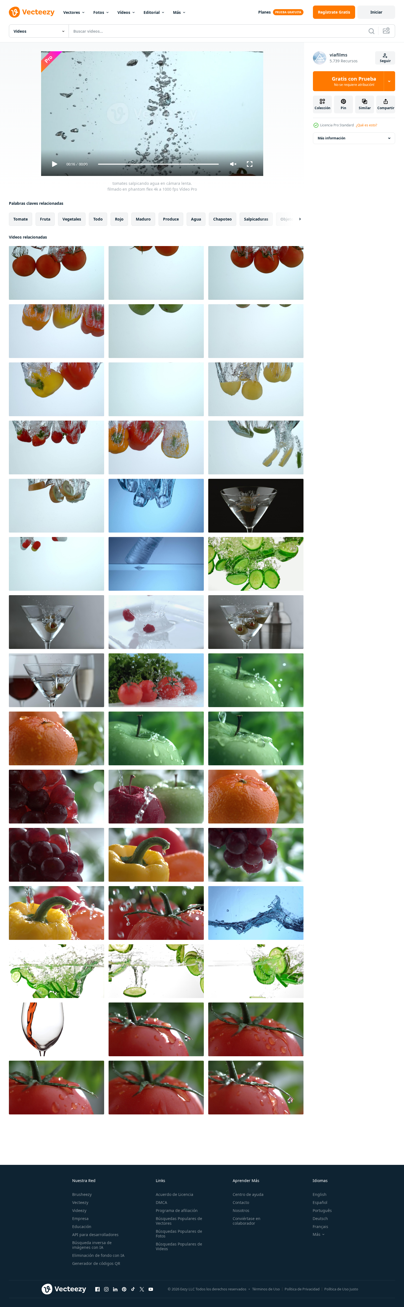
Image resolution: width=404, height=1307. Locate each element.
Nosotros (241, 1210)
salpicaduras (256, 219)
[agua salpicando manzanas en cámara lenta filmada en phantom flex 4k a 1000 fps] (156, 796)
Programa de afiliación (177, 1210)
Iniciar (376, 12)
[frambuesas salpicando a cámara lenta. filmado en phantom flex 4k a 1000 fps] (156, 622)
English (320, 1194)
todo (98, 219)
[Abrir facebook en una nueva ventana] (97, 1289)
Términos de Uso (266, 1288)
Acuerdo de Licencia (174, 1194)
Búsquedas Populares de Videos (179, 1246)
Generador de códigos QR (96, 1263)
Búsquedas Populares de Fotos (179, 1234)
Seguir (385, 60)
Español (320, 1202)
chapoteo (222, 219)
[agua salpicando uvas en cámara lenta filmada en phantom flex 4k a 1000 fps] (56, 796)
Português (322, 1210)
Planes (264, 12)
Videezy (79, 1210)
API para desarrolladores (95, 1234)
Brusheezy (82, 1194)
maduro (143, 219)
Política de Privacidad (302, 1288)
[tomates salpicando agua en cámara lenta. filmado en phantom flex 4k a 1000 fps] (56, 273)
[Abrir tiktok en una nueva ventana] (133, 1289)
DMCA (161, 1202)
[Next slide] (295, 219)
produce (171, 219)
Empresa (80, 1218)
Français (320, 1226)
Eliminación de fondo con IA (98, 1255)
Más (177, 12)
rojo (119, 219)
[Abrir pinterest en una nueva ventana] (124, 1289)
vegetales (71, 219)
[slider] (158, 164)
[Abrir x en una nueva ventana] (142, 1289)
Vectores (71, 12)
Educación (81, 1226)
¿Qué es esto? (366, 125)
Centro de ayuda (248, 1194)
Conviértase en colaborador (246, 1221)
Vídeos (123, 12)
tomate (20, 219)
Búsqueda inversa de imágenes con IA (92, 1245)
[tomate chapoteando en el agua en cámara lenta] (156, 389)
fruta (45, 219)
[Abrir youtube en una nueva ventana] (151, 1289)
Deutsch (320, 1218)
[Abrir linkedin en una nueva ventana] (115, 1289)
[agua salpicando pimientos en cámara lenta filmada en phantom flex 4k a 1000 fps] (56, 913)
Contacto (241, 1202)
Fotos (98, 12)
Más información (331, 138)
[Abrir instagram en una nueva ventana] (106, 1289)
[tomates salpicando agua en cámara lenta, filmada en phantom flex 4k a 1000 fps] (255, 273)
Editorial (152, 12)
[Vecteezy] (31, 12)
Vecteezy (80, 1202)
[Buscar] (371, 31)
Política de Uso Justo (341, 1288)
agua (196, 219)
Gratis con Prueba (354, 81)
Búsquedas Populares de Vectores (179, 1221)
